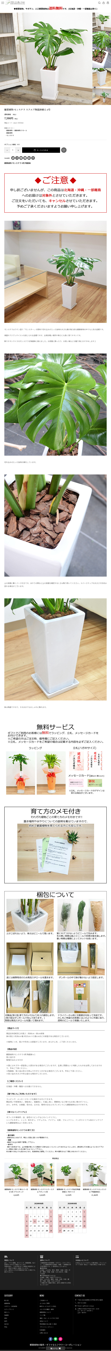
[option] (46, 59)
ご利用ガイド (44, 1300)
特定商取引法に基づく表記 (48, 1324)
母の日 (6, 1324)
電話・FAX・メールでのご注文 (49, 1318)
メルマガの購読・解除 (47, 1309)
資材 (5, 1318)
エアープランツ (9, 1309)
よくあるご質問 (45, 1303)
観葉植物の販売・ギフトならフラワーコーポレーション (55, 1344)
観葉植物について (45, 1312)
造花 (5, 1321)
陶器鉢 (6, 1315)
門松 (5, 1327)
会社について (44, 1321)
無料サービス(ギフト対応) (48, 1306)
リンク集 (42, 1315)
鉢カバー (7, 1312)
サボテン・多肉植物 (10, 1306)
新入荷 (6, 1300)
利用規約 (42, 1330)
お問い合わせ (44, 1333)
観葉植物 (9, 130)
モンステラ (10, 135)
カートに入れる (42, 150)
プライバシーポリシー (47, 1327)
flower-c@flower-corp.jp (86, 1306)
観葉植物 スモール (21, 130)
